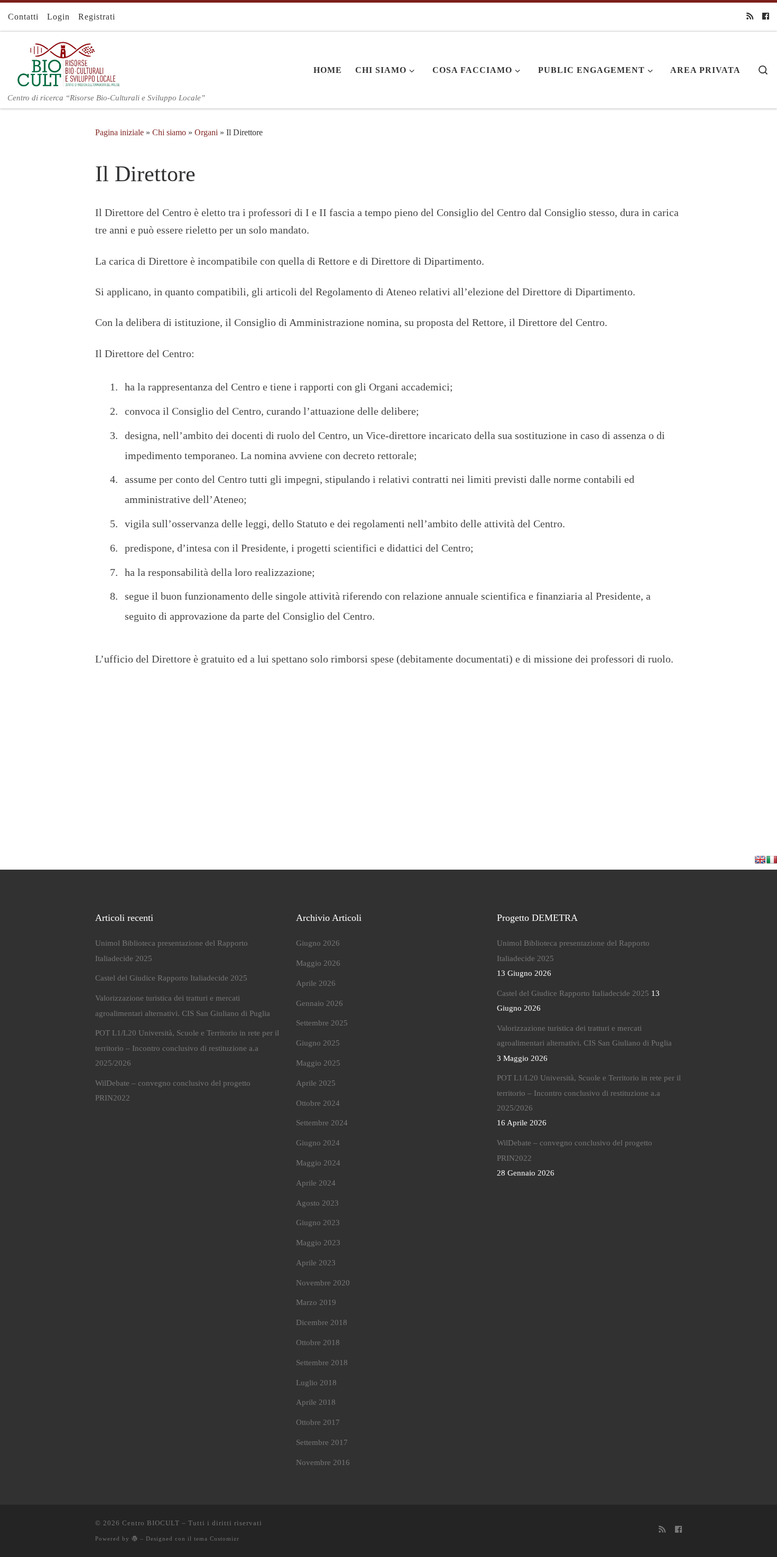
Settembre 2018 (322, 1362)
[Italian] (771, 859)
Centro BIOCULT (151, 1523)
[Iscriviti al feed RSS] (749, 16)
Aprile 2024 (316, 1183)
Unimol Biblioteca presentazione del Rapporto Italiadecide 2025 (171, 950)
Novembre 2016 (323, 1462)
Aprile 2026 (316, 983)
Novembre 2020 (323, 1283)
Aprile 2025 (316, 1083)
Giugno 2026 (318, 943)
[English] (760, 859)
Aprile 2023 (316, 1262)
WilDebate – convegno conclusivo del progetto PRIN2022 (173, 1090)
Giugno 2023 (318, 1222)
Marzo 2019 (316, 1302)
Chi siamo (169, 132)
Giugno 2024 (318, 1143)
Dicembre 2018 (321, 1322)
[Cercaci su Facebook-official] (765, 16)
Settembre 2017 (322, 1442)
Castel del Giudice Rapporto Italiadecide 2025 (171, 978)
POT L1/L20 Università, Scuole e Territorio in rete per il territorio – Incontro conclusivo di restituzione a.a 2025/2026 (187, 1048)
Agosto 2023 (317, 1203)
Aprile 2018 (316, 1402)
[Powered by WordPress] (135, 1538)
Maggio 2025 (318, 1063)
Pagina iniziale (119, 132)
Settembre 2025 (322, 1023)
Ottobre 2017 (318, 1422)
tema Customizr (216, 1538)
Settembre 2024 (322, 1122)
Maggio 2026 (318, 963)
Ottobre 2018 (318, 1342)
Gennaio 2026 (319, 1003)
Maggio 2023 (318, 1242)
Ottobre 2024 (318, 1103)
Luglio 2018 (316, 1382)
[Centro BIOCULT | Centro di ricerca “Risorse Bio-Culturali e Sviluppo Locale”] (65, 61)
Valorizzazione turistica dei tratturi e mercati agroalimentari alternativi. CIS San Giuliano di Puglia (182, 1005)
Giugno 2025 (318, 1043)
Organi (206, 132)
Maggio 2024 (318, 1163)
